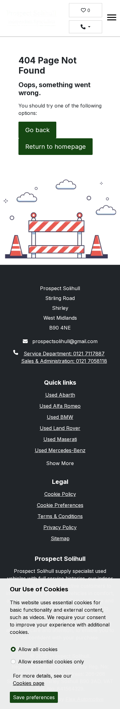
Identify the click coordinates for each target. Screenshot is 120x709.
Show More (60, 463)
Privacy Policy (60, 527)
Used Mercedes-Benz (60, 450)
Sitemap (60, 538)
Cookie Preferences (60, 505)
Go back (37, 130)
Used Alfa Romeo (60, 406)
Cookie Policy (60, 494)
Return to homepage (55, 146)
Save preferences (34, 697)
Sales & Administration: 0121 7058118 (64, 361)
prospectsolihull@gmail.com (64, 341)
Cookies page (28, 683)
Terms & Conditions (60, 516)
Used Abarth (60, 395)
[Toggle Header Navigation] (111, 18)
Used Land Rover (60, 428)
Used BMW (60, 417)
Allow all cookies (38, 649)
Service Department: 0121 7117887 (64, 353)
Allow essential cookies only (51, 661)
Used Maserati (60, 439)
